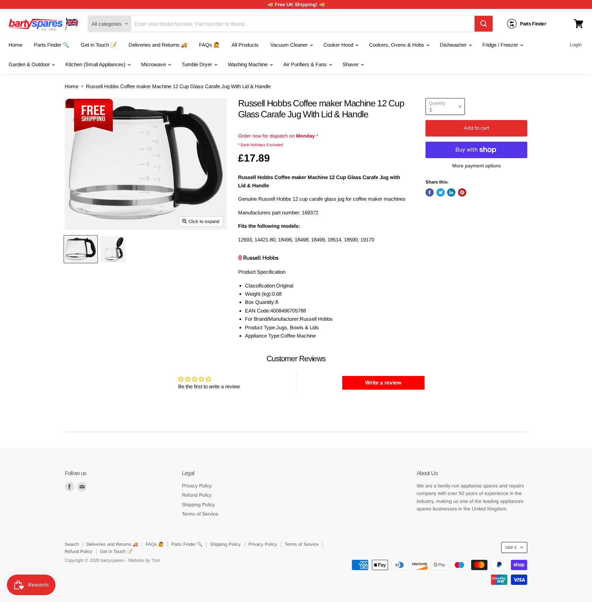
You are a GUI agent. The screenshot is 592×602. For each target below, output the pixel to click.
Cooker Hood (339, 45)
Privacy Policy (197, 485)
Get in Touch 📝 (99, 45)
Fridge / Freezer (500, 45)
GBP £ (511, 547)
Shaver (351, 64)
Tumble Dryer (197, 64)
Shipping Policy (198, 504)
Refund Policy (197, 495)
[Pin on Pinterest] (462, 192)
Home (15, 45)
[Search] (483, 24)
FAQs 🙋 (209, 45)
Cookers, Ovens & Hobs (397, 45)
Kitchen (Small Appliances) (96, 64)
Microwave (154, 64)
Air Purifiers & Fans (305, 64)
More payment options (476, 165)
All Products (245, 45)
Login (576, 44)
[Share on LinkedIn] (451, 192)
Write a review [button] (383, 383)
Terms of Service (200, 514)
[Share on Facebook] (430, 192)
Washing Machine (248, 64)
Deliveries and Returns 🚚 (157, 45)
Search (72, 544)
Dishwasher (454, 45)
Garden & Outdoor (30, 64)
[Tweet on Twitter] (440, 192)
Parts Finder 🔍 (51, 45)
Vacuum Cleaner (289, 45)
